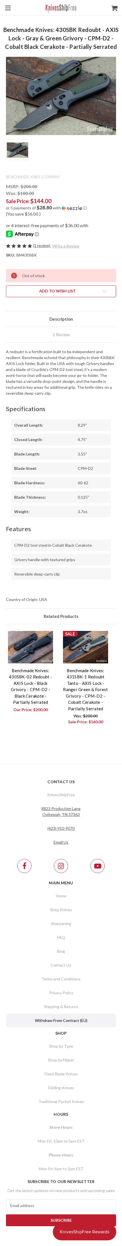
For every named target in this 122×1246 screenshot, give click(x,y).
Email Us (61, 842)
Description (61, 319)
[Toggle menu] (8, 8)
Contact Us (61, 965)
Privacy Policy (61, 992)
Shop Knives (61, 909)
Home (61, 895)
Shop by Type (61, 1046)
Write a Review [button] (65, 246)
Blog (61, 951)
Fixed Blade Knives (61, 1073)
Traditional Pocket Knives (61, 1101)
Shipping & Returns (61, 1006)
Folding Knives (61, 1087)
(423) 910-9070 (61, 828)
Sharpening (61, 923)
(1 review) (42, 245)
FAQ (61, 937)
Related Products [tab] (61, 616)
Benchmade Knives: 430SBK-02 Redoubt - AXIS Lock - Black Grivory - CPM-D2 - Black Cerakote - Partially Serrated (30, 686)
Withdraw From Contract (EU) (61, 1020)
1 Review (61, 334)
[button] (61, 208)
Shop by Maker (61, 1060)
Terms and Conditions (61, 978)
